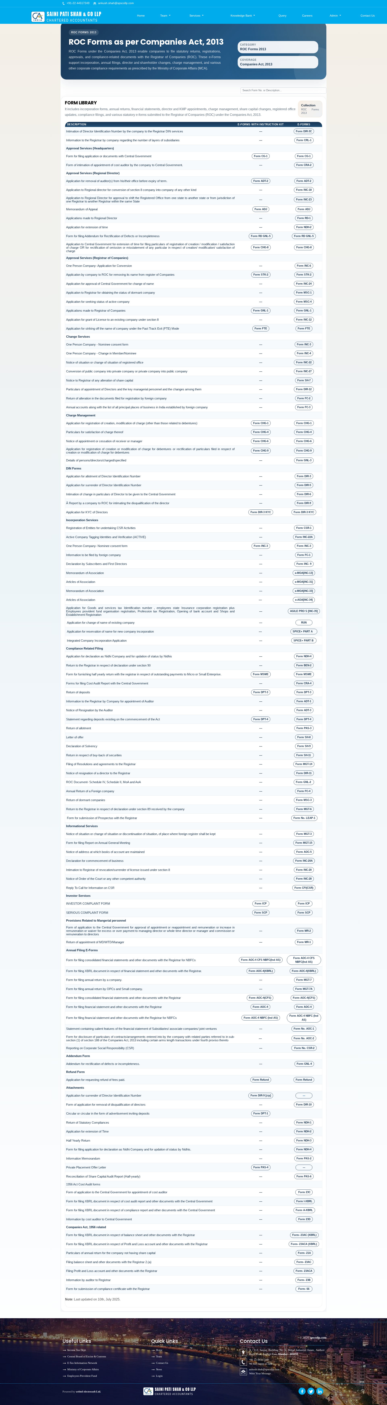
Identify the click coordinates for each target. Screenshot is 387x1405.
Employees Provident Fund (82, 1375)
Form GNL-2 (304, 782)
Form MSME (260, 674)
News (159, 1369)
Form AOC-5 (304, 851)
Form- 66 (303, 1288)
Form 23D (304, 1219)
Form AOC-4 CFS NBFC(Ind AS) (260, 959)
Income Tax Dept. (76, 1350)
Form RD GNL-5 (260, 236)
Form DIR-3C (304, 131)
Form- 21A (304, 1252)
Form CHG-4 (260, 432)
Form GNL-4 (304, 1063)
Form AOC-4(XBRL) (261, 970)
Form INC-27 (304, 371)
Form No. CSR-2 (303, 1048)
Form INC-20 (304, 869)
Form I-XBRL (304, 1201)
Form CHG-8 (260, 247)
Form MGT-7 (304, 979)
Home (141, 15)
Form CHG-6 (260, 441)
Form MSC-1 (304, 292)
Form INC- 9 (303, 563)
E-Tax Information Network (82, 1362)
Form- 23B (304, 1279)
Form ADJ (261, 209)
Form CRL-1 (303, 140)
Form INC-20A (304, 860)
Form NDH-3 (303, 1140)
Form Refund (261, 1079)
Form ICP (261, 903)
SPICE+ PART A (304, 631)
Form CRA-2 (303, 165)
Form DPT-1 (260, 1113)
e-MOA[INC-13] (304, 572)
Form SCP (260, 912)
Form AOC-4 (260, 1006)
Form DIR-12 (304, 389)
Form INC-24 (304, 283)
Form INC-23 (304, 199)
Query (282, 15)
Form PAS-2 (303, 1158)
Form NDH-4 (303, 656)
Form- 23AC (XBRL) (304, 1234)
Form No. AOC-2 (304, 1038)
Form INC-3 (304, 344)
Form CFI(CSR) (303, 887)
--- (304, 1095)
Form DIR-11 (304, 773)
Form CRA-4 (303, 683)
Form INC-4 (304, 353)
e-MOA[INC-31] (304, 581)
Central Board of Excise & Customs (86, 1356)
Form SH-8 (304, 737)
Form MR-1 (304, 942)
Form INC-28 (304, 878)
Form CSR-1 (303, 527)
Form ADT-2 (260, 180)
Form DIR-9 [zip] (261, 1095)
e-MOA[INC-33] (304, 590)
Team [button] (164, 15)
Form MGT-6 (304, 809)
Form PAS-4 (260, 1167)
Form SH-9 (304, 746)
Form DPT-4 (260, 719)
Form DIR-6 (304, 494)
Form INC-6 (304, 265)
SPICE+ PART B (303, 640)
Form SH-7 (304, 380)
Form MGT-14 (303, 764)
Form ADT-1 (303, 701)
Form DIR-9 (304, 503)
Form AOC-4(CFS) (260, 997)
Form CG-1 (260, 156)
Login (159, 1375)
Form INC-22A (304, 537)
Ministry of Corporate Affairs (83, 1369)
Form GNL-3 (303, 460)
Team (159, 1356)
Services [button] (195, 15)
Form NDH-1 (303, 1122)
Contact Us (368, 15)
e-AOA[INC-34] (304, 599)
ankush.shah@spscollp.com (116, 3)
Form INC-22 (304, 362)
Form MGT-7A (303, 988)
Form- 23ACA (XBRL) (304, 1244)
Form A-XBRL (304, 1210)
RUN (304, 622)
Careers (307, 15)
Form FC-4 (303, 791)
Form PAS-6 (303, 1176)
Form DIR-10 (304, 1104)
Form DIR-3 (304, 476)
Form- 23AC (303, 1262)
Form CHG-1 (260, 423)
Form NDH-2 (303, 227)
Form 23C (304, 1192)
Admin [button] (334, 15)
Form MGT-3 (304, 833)
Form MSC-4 (304, 301)
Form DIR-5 (304, 485)
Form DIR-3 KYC (261, 512)
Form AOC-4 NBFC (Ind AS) (261, 1017)
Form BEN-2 (303, 665)
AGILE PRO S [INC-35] (304, 611)
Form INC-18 (304, 189)
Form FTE (261, 328)
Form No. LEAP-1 (304, 817)
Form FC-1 (303, 554)
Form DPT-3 (260, 692)
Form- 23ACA (304, 1270)
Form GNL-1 (260, 310)
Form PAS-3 (303, 728)
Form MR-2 (304, 930)
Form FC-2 (303, 398)
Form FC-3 (303, 407)
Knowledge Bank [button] (242, 15)
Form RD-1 (304, 218)
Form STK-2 (260, 274)
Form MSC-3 (304, 800)
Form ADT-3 (303, 710)
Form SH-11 (304, 755)
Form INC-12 (304, 319)
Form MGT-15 (303, 842)
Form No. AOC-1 (304, 1028)
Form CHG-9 (260, 450)
